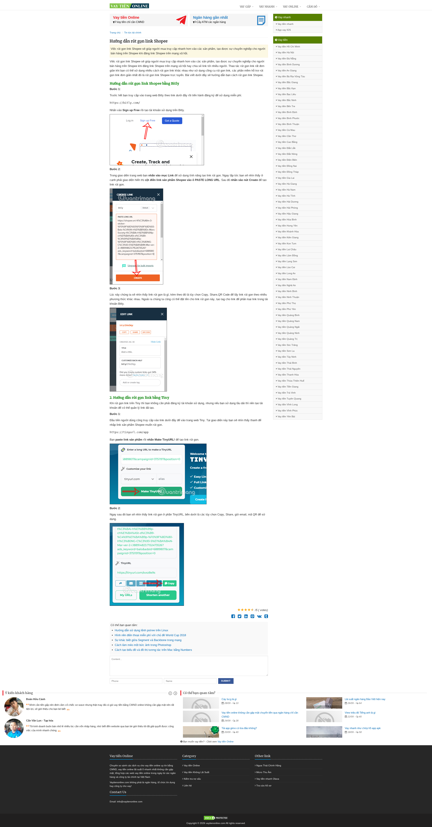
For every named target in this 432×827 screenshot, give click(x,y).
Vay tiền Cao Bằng (287, 142)
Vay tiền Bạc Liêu (286, 94)
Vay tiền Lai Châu (286, 249)
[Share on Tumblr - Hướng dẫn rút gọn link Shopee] (265, 616)
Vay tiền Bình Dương (288, 64)
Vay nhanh (267, 6)
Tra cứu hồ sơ (263, 785)
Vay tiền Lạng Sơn (287, 261)
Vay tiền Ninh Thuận (288, 297)
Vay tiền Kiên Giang (288, 237)
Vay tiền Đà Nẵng (286, 58)
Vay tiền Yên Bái (286, 416)
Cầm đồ (312, 6)
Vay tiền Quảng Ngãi (288, 327)
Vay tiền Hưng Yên (287, 225)
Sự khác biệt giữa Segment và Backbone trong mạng (148, 640)
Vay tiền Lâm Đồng (287, 255)
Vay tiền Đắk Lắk (286, 148)
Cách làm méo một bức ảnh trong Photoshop (143, 645)
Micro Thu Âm (263, 772)
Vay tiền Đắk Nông (287, 154)
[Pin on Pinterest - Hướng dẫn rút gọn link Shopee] (251, 616)
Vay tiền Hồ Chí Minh (288, 46)
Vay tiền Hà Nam (286, 189)
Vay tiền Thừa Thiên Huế (290, 380)
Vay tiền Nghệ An (286, 285)
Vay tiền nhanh (285, 24)
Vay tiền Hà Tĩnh (286, 195)
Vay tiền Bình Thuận (288, 124)
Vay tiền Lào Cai (286, 267)
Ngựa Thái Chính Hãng (268, 765)
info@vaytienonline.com (129, 801)
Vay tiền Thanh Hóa (288, 374)
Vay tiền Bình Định (287, 112)
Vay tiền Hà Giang (287, 183)
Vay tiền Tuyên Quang (289, 398)
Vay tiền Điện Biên (287, 159)
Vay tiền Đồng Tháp (288, 171)
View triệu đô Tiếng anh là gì (360, 712)
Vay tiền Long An (286, 273)
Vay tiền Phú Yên (286, 309)
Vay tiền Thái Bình (287, 362)
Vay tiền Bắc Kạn (286, 88)
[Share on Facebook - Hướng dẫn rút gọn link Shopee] (232, 616)
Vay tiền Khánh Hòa (288, 231)
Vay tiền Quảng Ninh (288, 333)
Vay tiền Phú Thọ (286, 303)
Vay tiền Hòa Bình (287, 219)
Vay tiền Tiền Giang (287, 386)
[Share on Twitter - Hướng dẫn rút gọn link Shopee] (238, 616)
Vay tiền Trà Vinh (286, 392)
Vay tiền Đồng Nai (287, 166)
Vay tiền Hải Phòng (287, 207)
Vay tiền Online (226, 741)
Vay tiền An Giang (286, 70)
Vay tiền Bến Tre (286, 106)
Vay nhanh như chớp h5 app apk (363, 728)
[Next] (175, 694)
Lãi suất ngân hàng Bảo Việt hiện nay (365, 699)
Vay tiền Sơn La (285, 351)
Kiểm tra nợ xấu (192, 778)
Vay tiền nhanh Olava (267, 778)
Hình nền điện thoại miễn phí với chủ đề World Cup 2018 (150, 635)
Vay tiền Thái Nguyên (288, 368)
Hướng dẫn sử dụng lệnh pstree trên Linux (141, 630)
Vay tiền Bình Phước (288, 118)
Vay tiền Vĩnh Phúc (287, 410)
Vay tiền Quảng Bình (288, 315)
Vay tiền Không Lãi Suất (196, 772)
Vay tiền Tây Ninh (286, 356)
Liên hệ (188, 785)
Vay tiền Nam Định (287, 279)
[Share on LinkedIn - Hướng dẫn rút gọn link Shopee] (245, 616)
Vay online (290, 6)
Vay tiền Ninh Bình (287, 291)
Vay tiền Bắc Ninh (286, 100)
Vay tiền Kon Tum (286, 243)
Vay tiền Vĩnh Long (287, 404)
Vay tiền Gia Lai (285, 178)
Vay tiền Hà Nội (285, 52)
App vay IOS (284, 29)
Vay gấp (245, 6)
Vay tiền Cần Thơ (286, 136)
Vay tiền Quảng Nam (288, 321)
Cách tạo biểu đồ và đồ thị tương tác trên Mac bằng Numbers (153, 649)
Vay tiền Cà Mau (286, 130)
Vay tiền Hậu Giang (287, 213)
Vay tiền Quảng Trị (287, 339)
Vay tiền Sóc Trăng (287, 345)
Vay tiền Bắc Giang (287, 82)
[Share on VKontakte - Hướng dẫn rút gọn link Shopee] (258, 616)
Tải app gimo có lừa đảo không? (239, 728)
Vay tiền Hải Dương (287, 201)
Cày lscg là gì (229, 699)
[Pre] (171, 694)
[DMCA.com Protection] (216, 817)
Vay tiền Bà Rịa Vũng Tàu (291, 76)
